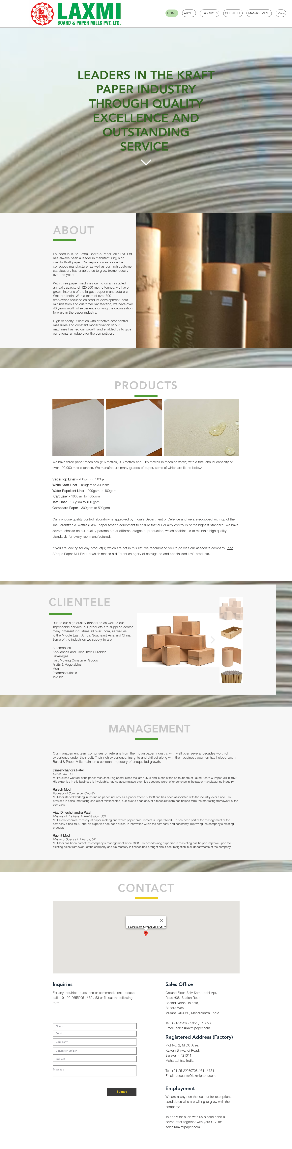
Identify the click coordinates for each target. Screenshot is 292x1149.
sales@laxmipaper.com (193, 1028)
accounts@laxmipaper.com (196, 1075)
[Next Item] (232, 428)
